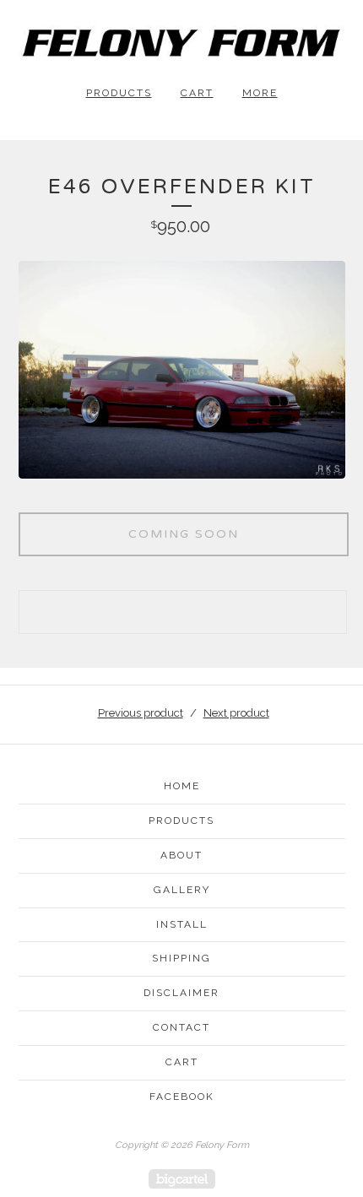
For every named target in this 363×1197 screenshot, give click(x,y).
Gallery (182, 890)
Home (182, 786)
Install (182, 924)
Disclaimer (181, 993)
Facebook (181, 1096)
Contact (181, 1027)
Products (119, 93)
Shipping (181, 958)
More (260, 93)
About (181, 855)
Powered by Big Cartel (182, 1179)
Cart (197, 93)
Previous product (140, 713)
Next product (236, 713)
